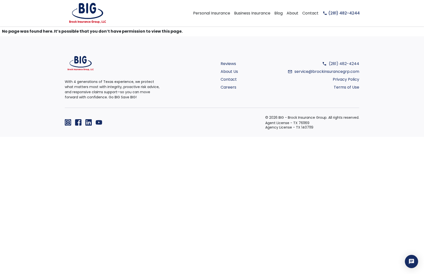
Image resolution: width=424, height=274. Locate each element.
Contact (310, 13)
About (292, 13)
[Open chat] (411, 261)
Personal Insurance (211, 13)
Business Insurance (252, 13)
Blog (278, 13)
